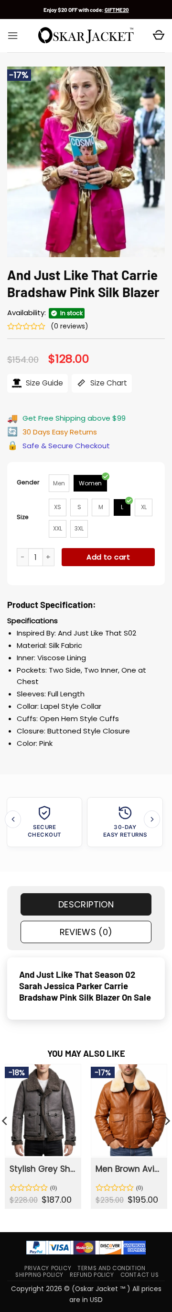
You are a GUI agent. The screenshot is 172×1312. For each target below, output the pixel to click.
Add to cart (108, 557)
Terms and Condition (111, 1268)
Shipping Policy (39, 1275)
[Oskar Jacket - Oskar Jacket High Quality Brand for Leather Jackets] (86, 36)
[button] (12, 35)
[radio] (59, 483)
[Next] (152, 819)
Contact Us (139, 1275)
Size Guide (43, 383)
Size (23, 517)
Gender (28, 482)
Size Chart (107, 383)
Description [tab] (86, 904)
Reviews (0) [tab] (86, 932)
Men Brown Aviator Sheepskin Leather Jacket (128, 1169)
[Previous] (13, 819)
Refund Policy (92, 1275)
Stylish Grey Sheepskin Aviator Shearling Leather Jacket (42, 1169)
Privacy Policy (47, 1268)
